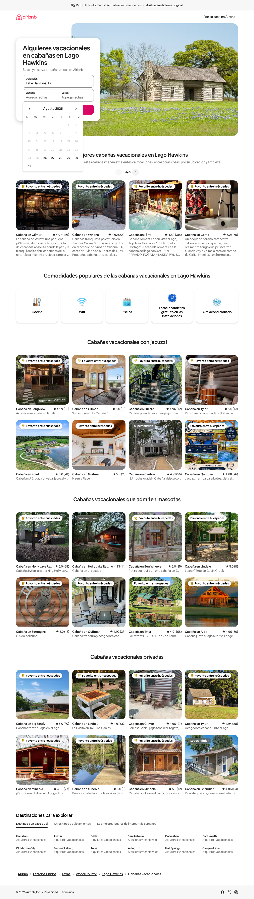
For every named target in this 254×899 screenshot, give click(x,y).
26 (45, 158)
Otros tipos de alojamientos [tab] (72, 823)
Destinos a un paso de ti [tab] (32, 823)
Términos (68, 892)
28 (60, 158)
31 (29, 166)
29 (68, 158)
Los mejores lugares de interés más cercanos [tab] (126, 823)
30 (76, 158)
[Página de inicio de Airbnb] (26, 16)
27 (52, 158)
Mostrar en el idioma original (164, 5)
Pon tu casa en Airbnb (219, 17)
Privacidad (51, 892)
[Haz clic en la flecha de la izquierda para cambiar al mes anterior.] (30, 109)
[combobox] (58, 83)
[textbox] (40, 97)
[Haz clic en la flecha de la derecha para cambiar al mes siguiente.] (76, 109)
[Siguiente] (135, 172)
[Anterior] (118, 172)
